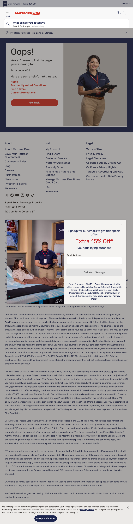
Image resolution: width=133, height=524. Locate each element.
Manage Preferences (45, 518)
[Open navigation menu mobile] (7, 11)
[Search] (7, 23)
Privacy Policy (87, 509)
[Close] (127, 507)
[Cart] (126, 13)
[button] (122, 224)
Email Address (74, 255)
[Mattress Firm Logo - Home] (28, 13)
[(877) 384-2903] (119, 13)
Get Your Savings (94, 272)
